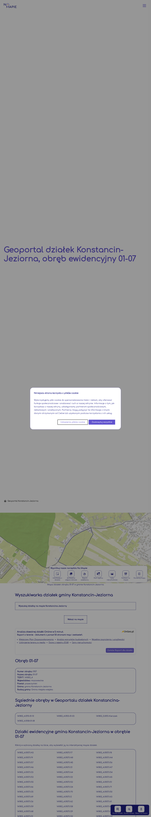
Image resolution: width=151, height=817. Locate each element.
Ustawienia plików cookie (72, 422)
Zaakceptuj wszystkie (102, 422)
